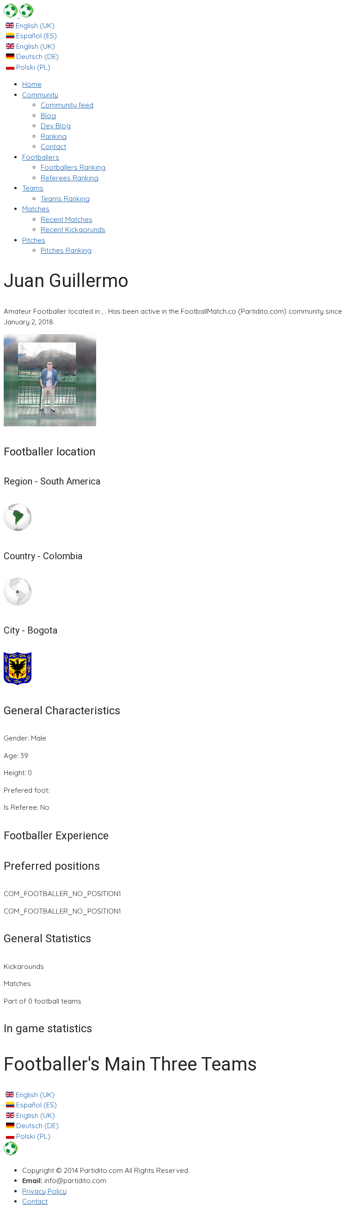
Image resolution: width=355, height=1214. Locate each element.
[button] (40, 94)
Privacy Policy (44, 1191)
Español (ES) (35, 35)
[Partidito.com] (18, 15)
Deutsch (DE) (36, 56)
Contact (35, 1201)
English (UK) (34, 25)
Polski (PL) (32, 67)
